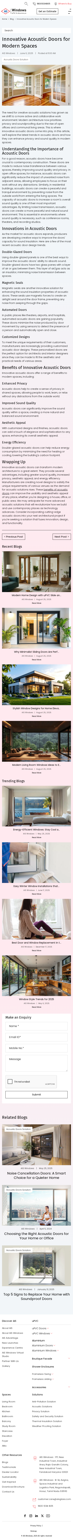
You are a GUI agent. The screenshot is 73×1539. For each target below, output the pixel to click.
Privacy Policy (35, 1526)
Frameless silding (41, 1379)
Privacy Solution (40, 1411)
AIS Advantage (10, 1338)
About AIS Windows (12, 1333)
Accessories (39, 1387)
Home (5, 19)
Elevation (7, 1436)
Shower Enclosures (43, 1366)
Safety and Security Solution (47, 1416)
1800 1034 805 (45, 1506)
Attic (4, 1445)
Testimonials (9, 1467)
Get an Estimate (47, 11)
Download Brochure (13, 1486)
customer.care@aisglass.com (54, 1499)
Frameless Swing (41, 1374)
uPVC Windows (41, 1333)
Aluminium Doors (42, 1345)
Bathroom (7, 1416)
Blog (13, 19)
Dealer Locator (10, 1472)
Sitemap (33, 1531)
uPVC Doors (39, 1328)
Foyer (5, 1440)
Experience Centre (12, 1347)
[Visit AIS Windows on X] (42, 1515)
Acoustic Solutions (42, 1406)
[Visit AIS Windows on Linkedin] (36, 1515)
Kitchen (6, 1411)
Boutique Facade (42, 1358)
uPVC (35, 1321)
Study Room (8, 1426)
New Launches (10, 1342)
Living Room (8, 1401)
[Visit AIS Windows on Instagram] (31, 1515)
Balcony (6, 1421)
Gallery (6, 1366)
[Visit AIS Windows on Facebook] (25, 1515)
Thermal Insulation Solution (47, 1421)
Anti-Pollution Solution (44, 1401)
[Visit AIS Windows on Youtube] (48, 1515)
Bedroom (7, 1406)
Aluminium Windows (44, 1350)
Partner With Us (10, 1361)
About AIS (7, 1328)
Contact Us (8, 1491)
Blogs (5, 1462)
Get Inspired (9, 1481)
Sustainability (9, 1477)
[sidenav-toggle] (69, 11)
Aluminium (38, 1340)
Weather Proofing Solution (46, 1426)
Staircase (7, 1431)
